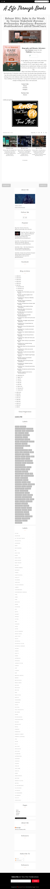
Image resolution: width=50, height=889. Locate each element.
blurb (16, 555)
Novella (25, 484)
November (19, 288)
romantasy (18, 497)
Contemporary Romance (21, 450)
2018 (17, 395)
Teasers (24, 507)
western (26, 512)
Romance (17, 729)
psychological (24, 490)
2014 (17, 403)
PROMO (31, 28)
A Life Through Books (25, 8)
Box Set (25, 437)
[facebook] (2, 1)
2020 (17, 392)
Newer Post (6, 185)
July (18, 379)
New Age (24, 482)
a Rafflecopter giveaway (8, 99)
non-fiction (18, 484)
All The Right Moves (20, 428)
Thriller (29, 507)
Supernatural (19, 505)
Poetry (23, 486)
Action (17, 426)
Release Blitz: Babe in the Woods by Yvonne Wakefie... (24, 310)
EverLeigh (18, 827)
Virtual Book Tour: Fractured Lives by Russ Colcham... (26, 367)
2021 (17, 285)
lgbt (31, 473)
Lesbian (27, 473)
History (29, 467)
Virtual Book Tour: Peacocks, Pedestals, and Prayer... (25, 298)
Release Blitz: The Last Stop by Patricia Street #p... (25, 335)
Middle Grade (18, 682)
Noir (29, 482)
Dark (21, 452)
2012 (17, 406)
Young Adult (19, 522)
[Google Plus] (39, 133)
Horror (17, 469)
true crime (18, 509)
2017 (17, 397)
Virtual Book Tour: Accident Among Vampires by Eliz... (24, 344)
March (18, 386)
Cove (30, 450)
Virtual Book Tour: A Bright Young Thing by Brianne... (26, 355)
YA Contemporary (20, 516)
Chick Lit (32, 441)
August (19, 377)
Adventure (23, 426)
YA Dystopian (29, 516)
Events (17, 814)
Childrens (18, 443)
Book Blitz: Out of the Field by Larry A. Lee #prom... (25, 292)
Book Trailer (19, 437)
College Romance (20, 445)
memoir (28, 28)
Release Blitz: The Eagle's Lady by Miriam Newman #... (25, 321)
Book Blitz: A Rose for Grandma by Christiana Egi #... (24, 301)
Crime (17, 452)
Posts (17, 858)
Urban (29, 509)
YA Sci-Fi (25, 520)
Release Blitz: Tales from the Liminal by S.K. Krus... (26, 347)
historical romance (20, 467)
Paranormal (31, 484)
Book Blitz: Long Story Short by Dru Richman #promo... (24, 372)
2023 (17, 281)
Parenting (18, 486)
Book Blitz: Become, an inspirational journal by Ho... (24, 312)
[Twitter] (41, 133)
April (18, 384)
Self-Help (22, 501)
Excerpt (17, 456)
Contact (18, 813)
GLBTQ (23, 458)
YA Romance (18, 520)
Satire (32, 499)
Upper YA (24, 509)
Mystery (17, 685)
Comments (18, 860)
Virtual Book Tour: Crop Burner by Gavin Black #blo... (25, 330)
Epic (23, 454)
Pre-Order (27, 488)
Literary (18, 475)
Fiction (28, 456)
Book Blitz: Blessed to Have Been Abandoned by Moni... (24, 315)
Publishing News (20, 492)
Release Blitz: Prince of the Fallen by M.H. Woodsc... (25, 327)
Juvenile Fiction (19, 473)
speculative (29, 501)
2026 (17, 276)
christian (24, 443)
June (18, 380)
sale (28, 499)
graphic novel (28, 460)
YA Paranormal (25, 518)
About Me (18, 811)
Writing (27, 514)
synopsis (18, 507)
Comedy (27, 445)
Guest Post (18, 462)
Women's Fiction (20, 514)
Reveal (16, 726)
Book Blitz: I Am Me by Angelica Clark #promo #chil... (25, 295)
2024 (17, 279)
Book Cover (18, 435)
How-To (22, 469)
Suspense (26, 505)
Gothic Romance (20, 460)
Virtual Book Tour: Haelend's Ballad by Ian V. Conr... (25, 332)
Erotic (27, 454)
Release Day (35, 28)
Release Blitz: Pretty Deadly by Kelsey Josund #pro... (25, 307)
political (29, 486)
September (19, 375)
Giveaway (24, 28)
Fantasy (23, 456)
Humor (27, 469)
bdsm (23, 430)
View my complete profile (20, 829)
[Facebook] (37, 133)
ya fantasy (18, 518)
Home (17, 810)
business (27, 439)
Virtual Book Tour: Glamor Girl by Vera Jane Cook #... (26, 318)
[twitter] (4, 1)
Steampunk (24, 503)
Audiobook (18, 430)
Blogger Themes (35, 887)
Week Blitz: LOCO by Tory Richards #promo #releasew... (24, 358)
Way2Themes (22, 887)
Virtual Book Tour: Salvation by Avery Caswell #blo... (24, 364)
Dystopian (18, 454)
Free (33, 456)
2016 (17, 399)
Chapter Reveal (24, 441)
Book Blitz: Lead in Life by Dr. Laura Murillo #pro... (26, 341)
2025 (17, 277)
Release (27, 492)
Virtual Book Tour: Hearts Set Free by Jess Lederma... (26, 338)
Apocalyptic (30, 428)
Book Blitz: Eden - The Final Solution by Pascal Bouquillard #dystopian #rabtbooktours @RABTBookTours (24, 248)
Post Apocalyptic (20, 488)
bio (15, 550)
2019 (17, 394)
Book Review (26, 435)
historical (30, 462)
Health (24, 462)
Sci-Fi (17, 501)
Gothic (27, 458)
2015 (17, 401)
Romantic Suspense (20, 499)
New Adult (18, 482)
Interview (25, 471)
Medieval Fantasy (29, 475)
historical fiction (20, 465)
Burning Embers (19, 439)
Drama (31, 452)
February (19, 388)
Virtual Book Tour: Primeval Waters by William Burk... (25, 324)
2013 (17, 405)
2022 (17, 283)
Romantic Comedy (27, 497)
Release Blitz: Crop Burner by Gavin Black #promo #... (26, 352)
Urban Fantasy (19, 512)
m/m (22, 475)
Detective (26, 452)
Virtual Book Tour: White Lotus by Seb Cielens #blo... (25, 350)
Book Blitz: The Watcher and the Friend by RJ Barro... (26, 370)
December (19, 286)
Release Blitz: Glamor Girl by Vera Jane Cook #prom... (25, 361)
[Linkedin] (46, 133)
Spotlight (18, 503)
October (19, 290)
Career (17, 441)
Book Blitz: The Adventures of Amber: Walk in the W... (26, 304)
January (19, 390)
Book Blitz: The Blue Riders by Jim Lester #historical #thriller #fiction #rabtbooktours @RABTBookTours (24, 242)
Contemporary (18, 589)
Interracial (18, 471)
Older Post (43, 185)
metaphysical (24, 477)
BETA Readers (30, 430)
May (18, 382)
